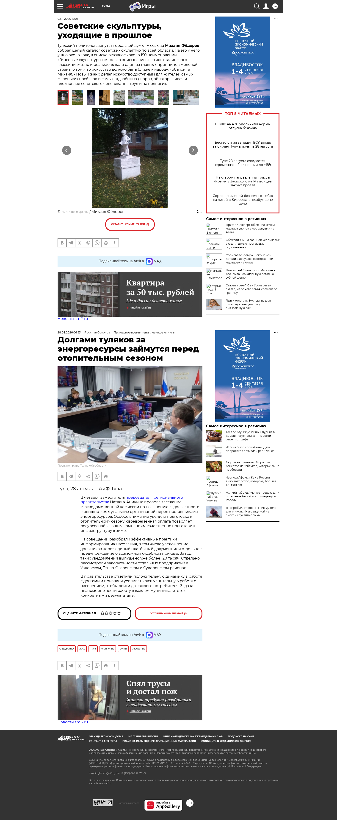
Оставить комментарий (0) (130, 224)
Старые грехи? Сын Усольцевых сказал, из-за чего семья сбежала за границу (251, 289)
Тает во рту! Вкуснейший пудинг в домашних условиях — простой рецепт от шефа (250, 435)
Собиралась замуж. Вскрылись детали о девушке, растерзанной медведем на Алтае (249, 258)
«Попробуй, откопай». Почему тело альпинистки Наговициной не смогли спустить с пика (251, 511)
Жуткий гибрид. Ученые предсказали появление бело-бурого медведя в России (252, 496)
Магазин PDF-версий (143, 736)
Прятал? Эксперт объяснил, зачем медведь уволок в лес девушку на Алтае (250, 228)
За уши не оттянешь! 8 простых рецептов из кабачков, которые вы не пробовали (252, 466)
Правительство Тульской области (82, 465)
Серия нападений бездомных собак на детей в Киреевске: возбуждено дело (243, 200)
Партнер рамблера (128, 803)
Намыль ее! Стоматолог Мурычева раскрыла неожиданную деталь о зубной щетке (250, 274)
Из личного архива (74, 211)
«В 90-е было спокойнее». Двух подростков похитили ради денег (250, 449)
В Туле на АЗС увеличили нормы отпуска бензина (243, 126)
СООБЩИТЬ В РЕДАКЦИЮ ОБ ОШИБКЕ (226, 741)
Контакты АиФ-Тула (103, 741)
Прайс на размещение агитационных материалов (159, 741)
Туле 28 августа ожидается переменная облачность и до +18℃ (243, 163)
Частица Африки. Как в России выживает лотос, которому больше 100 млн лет (251, 481)
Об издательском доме (106, 736)
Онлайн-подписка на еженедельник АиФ (193, 736)
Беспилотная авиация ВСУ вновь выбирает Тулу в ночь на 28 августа (243, 144)
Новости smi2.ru (73, 318)
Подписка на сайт (241, 736)
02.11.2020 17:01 (68, 18)
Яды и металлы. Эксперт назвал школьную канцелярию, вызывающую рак (248, 304)
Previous (67, 150)
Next (193, 150)
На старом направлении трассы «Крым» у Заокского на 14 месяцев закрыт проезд (243, 181)
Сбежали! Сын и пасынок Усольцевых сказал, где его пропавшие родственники (252, 243)
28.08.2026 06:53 (69, 332)
